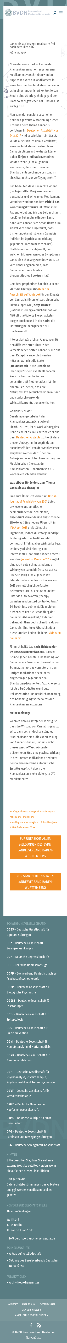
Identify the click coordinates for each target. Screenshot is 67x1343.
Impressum (28, 1304)
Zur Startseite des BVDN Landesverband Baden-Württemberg (35, 882)
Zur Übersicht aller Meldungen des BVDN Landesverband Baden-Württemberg (35, 847)
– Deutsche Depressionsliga (27, 965)
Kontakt (13, 1304)
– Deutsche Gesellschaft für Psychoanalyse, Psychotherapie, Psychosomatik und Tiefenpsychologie (31, 1077)
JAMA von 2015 (18, 528)
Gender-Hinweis (32, 1309)
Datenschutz (47, 1304)
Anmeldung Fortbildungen (31, 1315)
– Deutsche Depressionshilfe (28, 957)
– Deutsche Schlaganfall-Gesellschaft (33, 1145)
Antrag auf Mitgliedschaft (25, 1253)
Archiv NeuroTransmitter (24, 1282)
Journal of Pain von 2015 (36, 559)
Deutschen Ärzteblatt (29, 437)
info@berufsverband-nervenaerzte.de (31, 1238)
